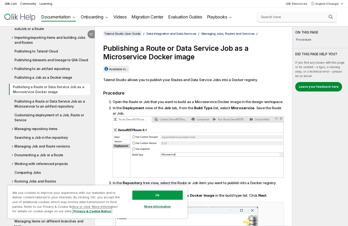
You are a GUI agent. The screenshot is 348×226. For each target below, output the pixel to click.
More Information (157, 206)
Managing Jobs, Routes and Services (228, 33)
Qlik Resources (296, 3)
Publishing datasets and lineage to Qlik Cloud (51, 60)
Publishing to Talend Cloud (36, 51)
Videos (120, 16)
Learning (46, 3)
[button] (330, 16)
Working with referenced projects (41, 164)
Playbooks (217, 16)
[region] (97, 201)
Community (28, 3)
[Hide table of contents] (91, 34)
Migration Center (147, 16)
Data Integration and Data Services (172, 33)
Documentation (56, 16)
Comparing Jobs (27, 172)
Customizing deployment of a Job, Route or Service (49, 117)
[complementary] (320, 126)
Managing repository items (36, 129)
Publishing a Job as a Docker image (43, 77)
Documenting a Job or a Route (38, 155)
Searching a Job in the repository (41, 137)
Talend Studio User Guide (122, 33)
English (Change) (327, 3)
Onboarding (92, 16)
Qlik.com (11, 3)
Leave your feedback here (319, 86)
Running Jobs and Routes (35, 181)
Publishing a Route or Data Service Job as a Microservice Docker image (48, 89)
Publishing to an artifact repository (42, 69)
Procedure (303, 39)
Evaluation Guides (185, 16)
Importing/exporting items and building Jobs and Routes (49, 39)
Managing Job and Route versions (42, 146)
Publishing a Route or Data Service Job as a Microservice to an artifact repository (49, 103)
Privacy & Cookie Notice (92, 211)
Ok (157, 195)
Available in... (118, 69)
